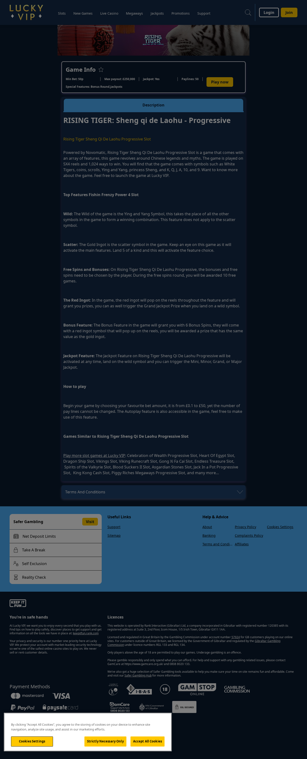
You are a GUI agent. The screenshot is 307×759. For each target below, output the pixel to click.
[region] (88, 732)
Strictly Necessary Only (105, 741)
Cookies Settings (32, 741)
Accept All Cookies (147, 741)
